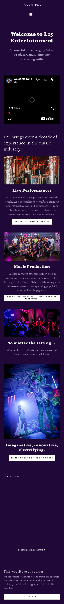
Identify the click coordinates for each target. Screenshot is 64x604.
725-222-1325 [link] (32, 5)
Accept (31, 596)
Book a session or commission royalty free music (32, 298)
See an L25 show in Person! (32, 222)
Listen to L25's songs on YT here (32, 458)
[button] (32, 14)
